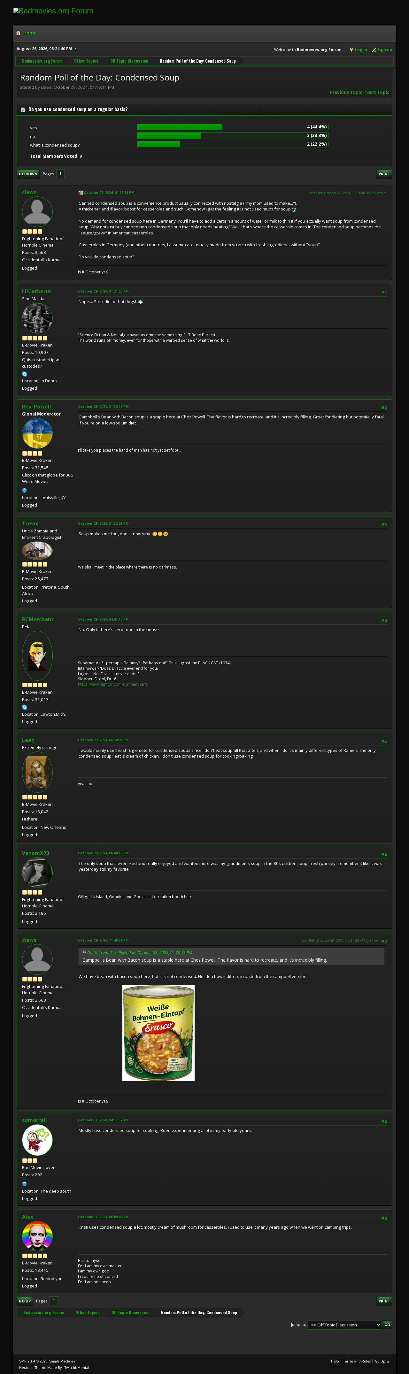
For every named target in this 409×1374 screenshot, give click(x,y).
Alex (27, 1216)
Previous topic (346, 92)
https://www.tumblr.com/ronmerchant (112, 684)
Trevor (30, 523)
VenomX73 (35, 853)
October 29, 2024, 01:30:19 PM (103, 406)
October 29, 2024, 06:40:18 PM (103, 853)
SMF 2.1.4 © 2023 (33, 1361)
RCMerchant (38, 619)
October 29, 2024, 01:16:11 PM (109, 192)
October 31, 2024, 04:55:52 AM (103, 1120)
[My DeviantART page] (24, 1183)
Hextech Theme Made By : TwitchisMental (54, 1367)
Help (335, 1361)
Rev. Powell (36, 406)
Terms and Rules (357, 1361)
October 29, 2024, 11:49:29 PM (103, 940)
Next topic (377, 92)
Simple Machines (62, 1361)
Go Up (25, 1301)
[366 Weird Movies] (24, 489)
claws (29, 192)
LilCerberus (36, 291)
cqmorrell (34, 1120)
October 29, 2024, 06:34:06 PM (103, 739)
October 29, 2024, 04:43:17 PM (103, 619)
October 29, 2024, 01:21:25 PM (103, 291)
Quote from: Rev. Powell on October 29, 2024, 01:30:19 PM (139, 952)
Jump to (298, 1324)
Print (384, 174)
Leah (28, 740)
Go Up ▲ (382, 1361)
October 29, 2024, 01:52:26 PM (103, 523)
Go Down (28, 174)
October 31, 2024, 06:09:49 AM (103, 1216)
